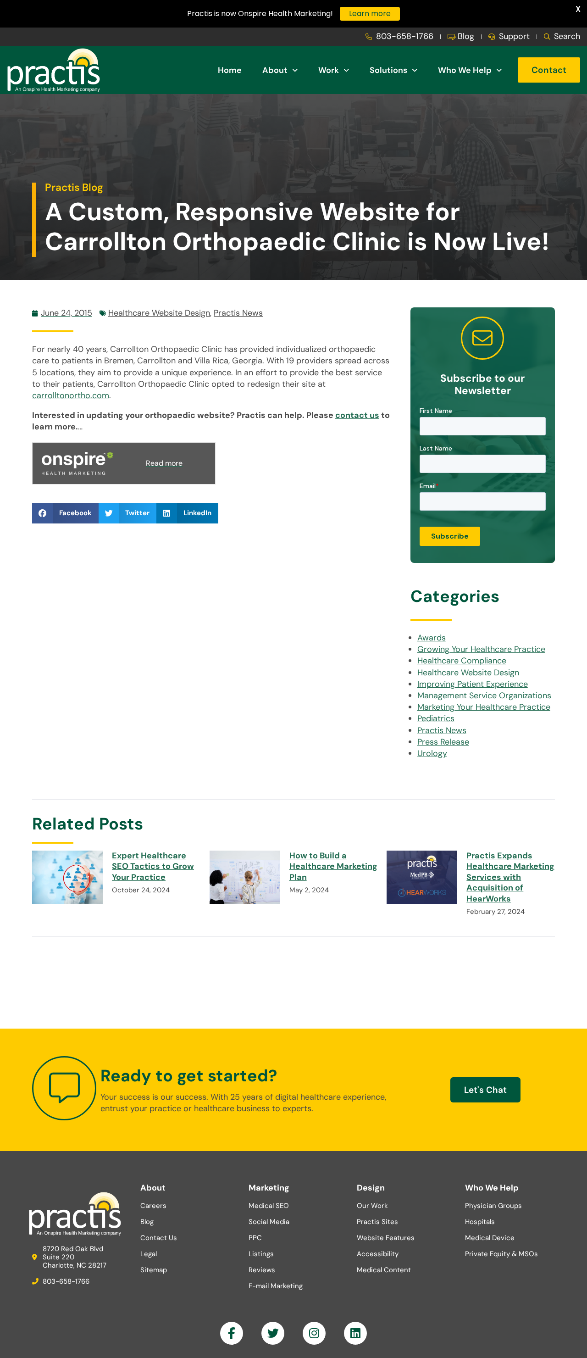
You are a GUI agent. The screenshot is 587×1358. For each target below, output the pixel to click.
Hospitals (480, 1221)
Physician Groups (493, 1205)
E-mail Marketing (276, 1286)
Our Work (372, 1205)
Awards (431, 637)
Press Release (443, 741)
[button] (65, 513)
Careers (153, 1205)
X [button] (578, 9)
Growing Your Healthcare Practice (481, 649)
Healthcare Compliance (461, 660)
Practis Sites (377, 1221)
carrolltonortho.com (70, 395)
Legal (148, 1253)
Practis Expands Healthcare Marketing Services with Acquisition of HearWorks (510, 877)
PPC (255, 1237)
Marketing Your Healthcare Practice (483, 706)
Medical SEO (269, 1205)
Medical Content (384, 1270)
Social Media (269, 1221)
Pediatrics (435, 718)
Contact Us (158, 1237)
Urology (432, 753)
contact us (357, 415)
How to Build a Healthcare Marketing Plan (333, 866)
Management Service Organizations (484, 695)
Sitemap (153, 1270)
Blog (147, 1221)
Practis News (238, 312)
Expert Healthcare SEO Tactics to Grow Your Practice (153, 866)
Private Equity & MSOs (501, 1253)
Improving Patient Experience (472, 684)
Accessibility (378, 1253)
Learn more (370, 13)
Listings (261, 1253)
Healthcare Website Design (159, 312)
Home (230, 70)
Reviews (262, 1270)
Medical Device (490, 1237)
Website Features (386, 1237)
